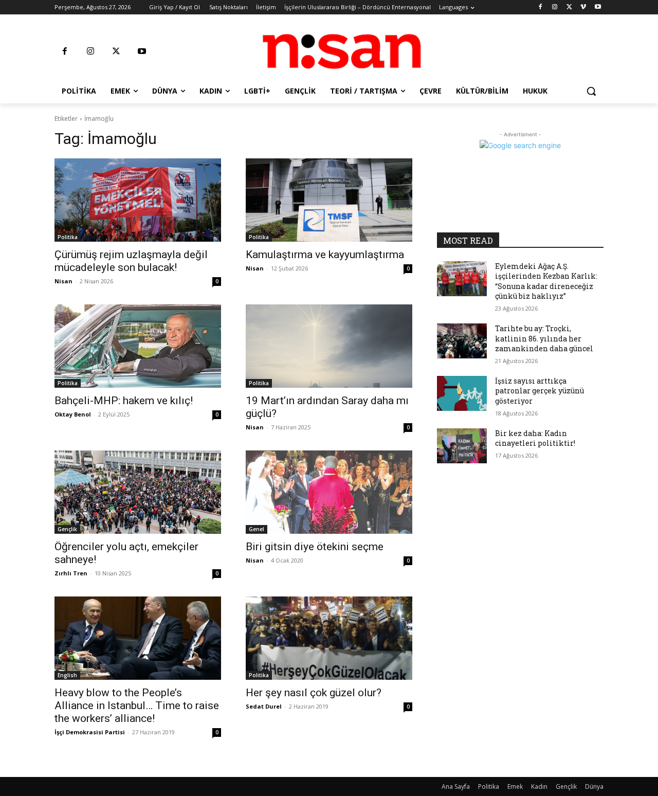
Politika (68, 237)
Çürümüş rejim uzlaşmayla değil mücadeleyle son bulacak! (131, 261)
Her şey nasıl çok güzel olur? (313, 692)
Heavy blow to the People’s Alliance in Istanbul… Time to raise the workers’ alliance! (136, 705)
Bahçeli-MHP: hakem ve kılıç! (123, 400)
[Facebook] (540, 7)
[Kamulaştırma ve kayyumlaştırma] (329, 200)
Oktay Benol (72, 414)
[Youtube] (598, 7)
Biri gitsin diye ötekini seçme (314, 546)
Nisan (63, 281)
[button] (591, 91)
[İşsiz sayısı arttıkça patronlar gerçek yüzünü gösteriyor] (462, 393)
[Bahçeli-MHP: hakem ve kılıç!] (137, 346)
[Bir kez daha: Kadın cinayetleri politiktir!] (462, 445)
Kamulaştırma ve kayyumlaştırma (325, 254)
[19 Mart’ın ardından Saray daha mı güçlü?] (329, 346)
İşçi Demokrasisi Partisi (89, 732)
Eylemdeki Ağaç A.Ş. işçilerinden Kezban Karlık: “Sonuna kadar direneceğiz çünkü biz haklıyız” (546, 281)
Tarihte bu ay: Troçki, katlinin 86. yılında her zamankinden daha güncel (544, 338)
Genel (256, 529)
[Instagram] (555, 7)
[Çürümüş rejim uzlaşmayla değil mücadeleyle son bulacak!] (137, 200)
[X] (569, 7)
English (67, 675)
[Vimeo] (583, 7)
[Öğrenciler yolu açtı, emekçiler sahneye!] (137, 492)
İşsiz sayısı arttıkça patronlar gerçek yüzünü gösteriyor (539, 391)
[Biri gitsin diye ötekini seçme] (329, 492)
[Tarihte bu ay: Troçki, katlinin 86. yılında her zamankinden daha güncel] (462, 340)
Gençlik (67, 529)
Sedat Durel (264, 706)
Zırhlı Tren (70, 573)
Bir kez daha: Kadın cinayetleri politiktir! (535, 438)
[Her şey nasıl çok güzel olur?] (329, 638)
